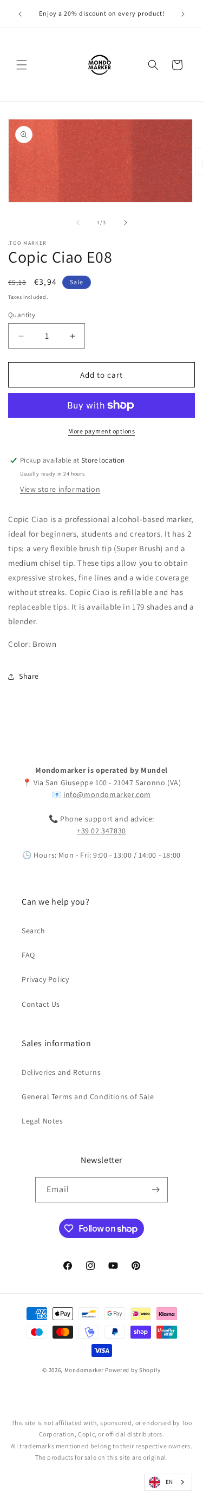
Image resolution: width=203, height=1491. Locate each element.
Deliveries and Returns (61, 1072)
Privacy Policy (45, 979)
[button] (22, 65)
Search (33, 930)
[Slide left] (78, 223)
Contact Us (41, 1004)
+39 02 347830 (101, 830)
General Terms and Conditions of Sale (88, 1096)
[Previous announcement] (20, 14)
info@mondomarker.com (107, 794)
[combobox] (168, 1482)
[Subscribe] (155, 1189)
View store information (60, 489)
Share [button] (29, 676)
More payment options (101, 431)
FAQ (28, 955)
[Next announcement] (183, 14)
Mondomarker (84, 1370)
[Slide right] (125, 223)
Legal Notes (42, 1121)
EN (169, 1482)
